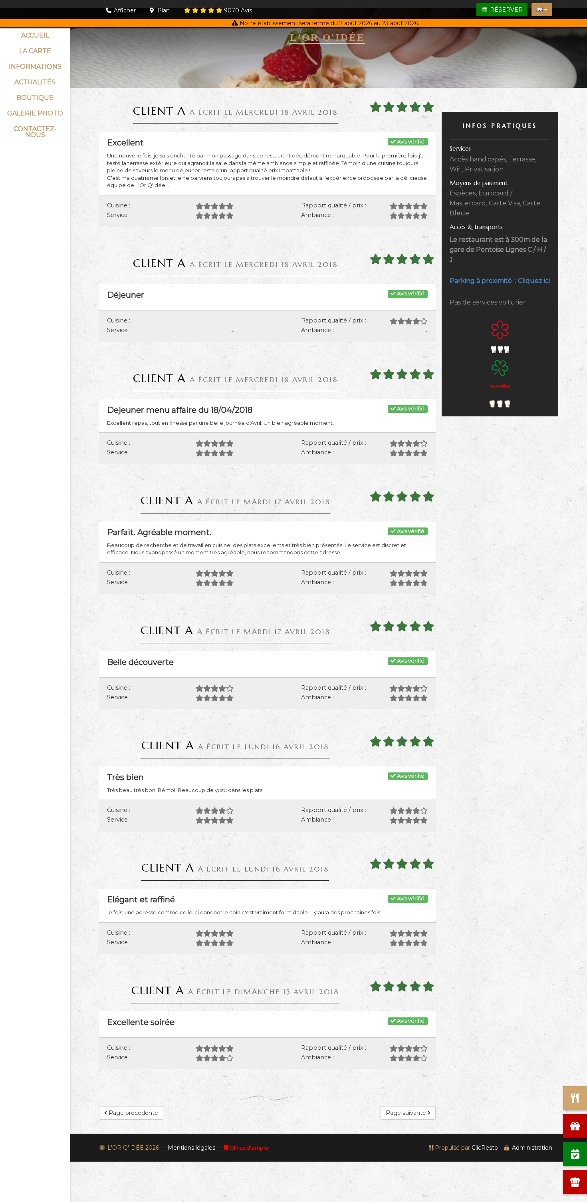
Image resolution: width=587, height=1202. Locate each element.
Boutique (35, 97)
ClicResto (485, 1147)
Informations (35, 66)
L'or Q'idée (327, 37)
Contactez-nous (35, 132)
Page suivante (407, 1112)
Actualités (35, 82)
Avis (238, 10)
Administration (532, 1147)
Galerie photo (35, 113)
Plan (163, 10)
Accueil (35, 35)
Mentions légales (191, 1147)
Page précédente (132, 1112)
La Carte (35, 51)
